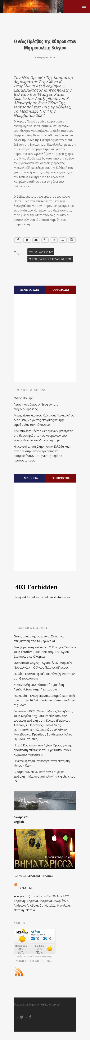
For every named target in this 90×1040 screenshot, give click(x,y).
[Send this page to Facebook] (18, 240)
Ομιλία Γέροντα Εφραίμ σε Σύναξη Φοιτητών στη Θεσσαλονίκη (44, 676)
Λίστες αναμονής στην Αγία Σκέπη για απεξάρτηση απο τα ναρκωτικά (39, 638)
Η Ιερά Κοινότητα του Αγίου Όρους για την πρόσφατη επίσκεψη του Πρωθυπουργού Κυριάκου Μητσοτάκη (43, 750)
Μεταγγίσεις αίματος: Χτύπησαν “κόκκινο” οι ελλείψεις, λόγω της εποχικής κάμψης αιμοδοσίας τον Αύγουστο (44, 420)
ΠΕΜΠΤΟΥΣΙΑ (29, 289)
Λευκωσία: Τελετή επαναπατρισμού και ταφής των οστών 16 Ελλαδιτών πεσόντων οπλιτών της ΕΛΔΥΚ (45, 700)
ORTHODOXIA (61, 478)
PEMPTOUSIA (29, 478)
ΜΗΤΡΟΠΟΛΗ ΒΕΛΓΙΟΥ (41, 251)
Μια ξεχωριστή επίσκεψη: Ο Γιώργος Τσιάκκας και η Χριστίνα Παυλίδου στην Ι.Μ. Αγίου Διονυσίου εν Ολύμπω (45, 651)
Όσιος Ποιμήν (23, 398)
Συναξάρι (26, 888)
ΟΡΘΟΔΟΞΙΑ (61, 289)
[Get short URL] (45, 240)
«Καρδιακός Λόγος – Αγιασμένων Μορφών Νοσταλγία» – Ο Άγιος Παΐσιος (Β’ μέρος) (43, 665)
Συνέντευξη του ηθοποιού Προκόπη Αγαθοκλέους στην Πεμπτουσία (39, 687)
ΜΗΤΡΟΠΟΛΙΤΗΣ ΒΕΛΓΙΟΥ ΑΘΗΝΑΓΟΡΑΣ (50, 259)
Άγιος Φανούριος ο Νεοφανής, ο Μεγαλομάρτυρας (36, 406)
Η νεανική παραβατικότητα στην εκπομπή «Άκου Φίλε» (42, 763)
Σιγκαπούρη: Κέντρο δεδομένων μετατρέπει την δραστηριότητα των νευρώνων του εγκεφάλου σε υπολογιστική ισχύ (44, 435)
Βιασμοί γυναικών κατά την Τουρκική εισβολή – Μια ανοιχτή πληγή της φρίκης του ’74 (44, 776)
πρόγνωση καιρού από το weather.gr (34, 956)
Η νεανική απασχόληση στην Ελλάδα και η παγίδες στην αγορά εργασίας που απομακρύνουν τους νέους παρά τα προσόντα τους (42, 453)
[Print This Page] (63, 240)
